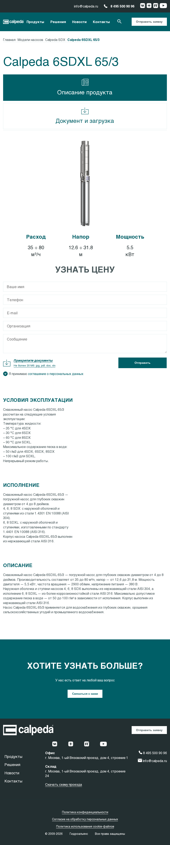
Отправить (143, 362)
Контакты (101, 22)
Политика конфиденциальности (85, 812)
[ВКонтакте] (142, 6)
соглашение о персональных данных (55, 374)
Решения (58, 22)
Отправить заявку (149, 21)
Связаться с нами (85, 693)
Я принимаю (46, 374)
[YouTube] (163, 6)
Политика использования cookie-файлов (85, 826)
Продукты (35, 22)
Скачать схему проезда (63, 784)
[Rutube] (155, 6)
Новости (79, 22)
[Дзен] (149, 6)
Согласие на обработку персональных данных (85, 819)
